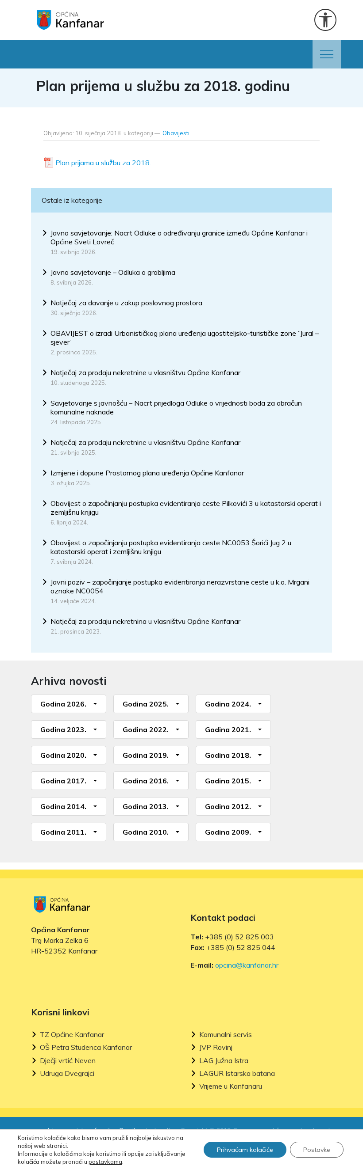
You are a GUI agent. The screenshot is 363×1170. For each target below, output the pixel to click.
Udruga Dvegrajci (67, 1073)
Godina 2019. (146, 755)
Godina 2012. (228, 806)
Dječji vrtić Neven (68, 1060)
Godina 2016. (146, 780)
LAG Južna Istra (223, 1060)
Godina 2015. (228, 780)
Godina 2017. (63, 780)
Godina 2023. (63, 729)
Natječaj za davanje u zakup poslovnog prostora (126, 302)
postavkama (105, 1161)
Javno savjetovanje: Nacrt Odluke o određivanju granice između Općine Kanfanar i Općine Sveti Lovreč (179, 237)
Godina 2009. (228, 832)
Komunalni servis (225, 1034)
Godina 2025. (146, 703)
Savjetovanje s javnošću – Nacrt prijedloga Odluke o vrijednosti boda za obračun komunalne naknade (176, 407)
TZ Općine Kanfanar (72, 1034)
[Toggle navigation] (327, 54)
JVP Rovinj (215, 1047)
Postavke (316, 1150)
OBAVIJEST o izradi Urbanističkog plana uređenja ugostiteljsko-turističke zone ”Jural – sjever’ (184, 337)
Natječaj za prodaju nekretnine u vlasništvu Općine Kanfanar (145, 372)
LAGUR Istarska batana (237, 1073)
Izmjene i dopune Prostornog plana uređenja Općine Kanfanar (147, 472)
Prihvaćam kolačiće (245, 1150)
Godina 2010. (146, 832)
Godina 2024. (228, 703)
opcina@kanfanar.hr (246, 965)
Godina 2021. (228, 729)
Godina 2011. (63, 832)
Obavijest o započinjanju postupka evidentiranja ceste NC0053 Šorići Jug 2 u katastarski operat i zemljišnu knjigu (170, 547)
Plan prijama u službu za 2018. (103, 162)
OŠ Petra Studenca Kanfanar (86, 1047)
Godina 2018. (228, 755)
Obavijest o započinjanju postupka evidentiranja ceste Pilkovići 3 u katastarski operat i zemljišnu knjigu (185, 508)
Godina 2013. (146, 806)
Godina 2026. (63, 703)
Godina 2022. (146, 729)
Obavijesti (175, 133)
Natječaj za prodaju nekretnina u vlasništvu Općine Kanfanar (145, 621)
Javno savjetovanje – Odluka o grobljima (112, 272)
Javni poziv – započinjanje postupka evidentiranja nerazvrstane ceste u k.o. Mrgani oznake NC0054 (179, 586)
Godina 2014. (63, 806)
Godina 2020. (63, 755)
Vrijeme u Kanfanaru (230, 1086)
